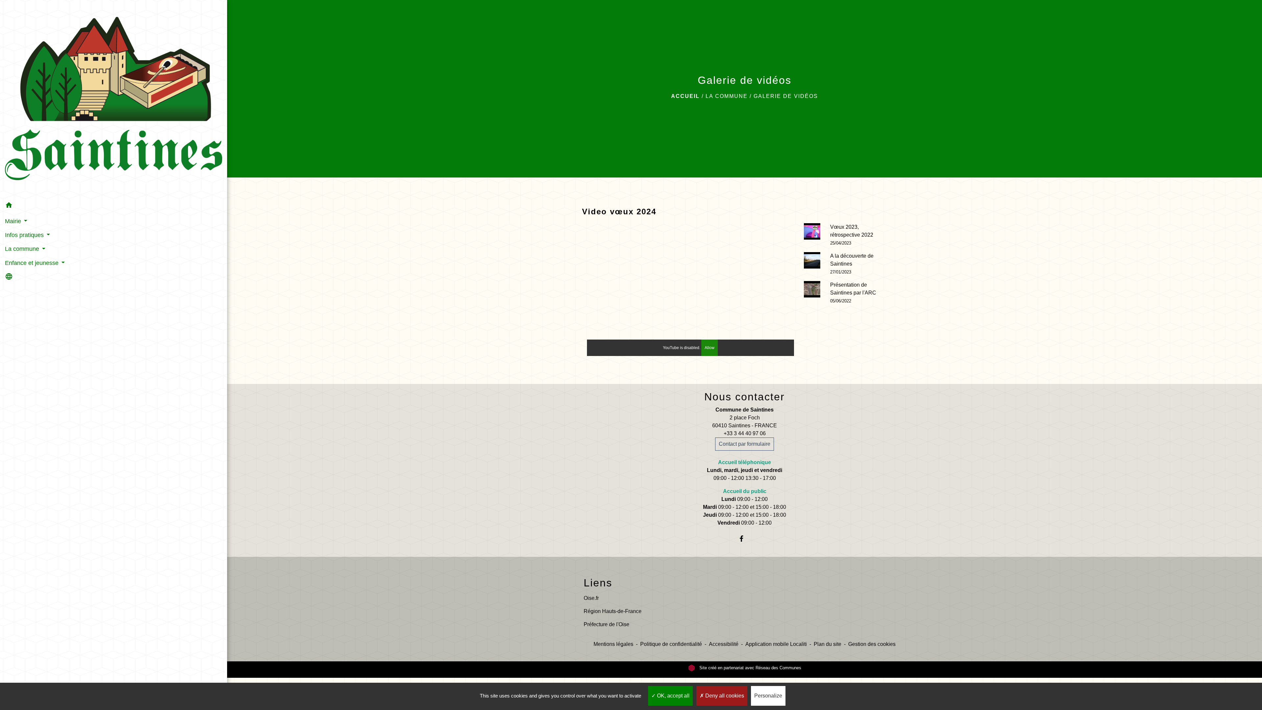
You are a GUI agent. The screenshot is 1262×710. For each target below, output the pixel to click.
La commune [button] (23, 249)
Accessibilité (723, 644)
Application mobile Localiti (776, 644)
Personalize (768, 695)
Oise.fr (591, 598)
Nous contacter (744, 397)
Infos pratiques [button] (25, 235)
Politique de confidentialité (671, 644)
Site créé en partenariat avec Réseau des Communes (749, 667)
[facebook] (744, 538)
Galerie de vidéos (786, 96)
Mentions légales (613, 644)
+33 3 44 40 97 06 (745, 433)
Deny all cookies (724, 695)
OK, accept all (672, 695)
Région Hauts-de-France (613, 611)
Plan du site (827, 644)
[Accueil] (113, 99)
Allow (709, 347)
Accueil (685, 96)
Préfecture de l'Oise (606, 624)
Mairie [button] (14, 221)
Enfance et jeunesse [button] (32, 263)
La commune (727, 96)
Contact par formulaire (744, 444)
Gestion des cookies (872, 644)
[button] (113, 206)
